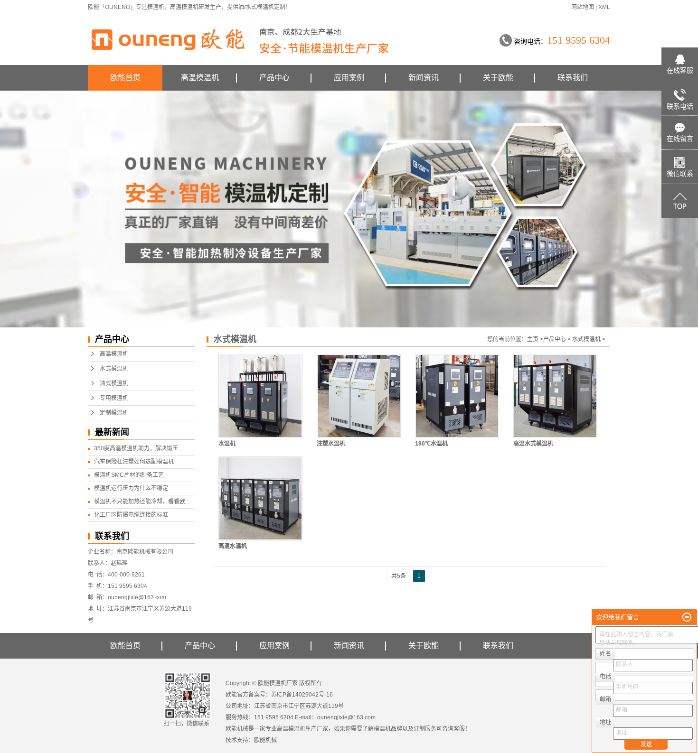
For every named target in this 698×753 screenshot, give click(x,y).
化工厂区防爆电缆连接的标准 (131, 514)
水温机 (227, 443)
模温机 (155, 7)
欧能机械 (265, 740)
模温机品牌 (388, 728)
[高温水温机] (260, 498)
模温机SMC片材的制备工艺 (129, 475)
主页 (532, 339)
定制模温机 (114, 412)
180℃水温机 (431, 443)
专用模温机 (114, 398)
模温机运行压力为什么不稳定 (131, 488)
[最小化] (686, 617)
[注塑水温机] (359, 396)
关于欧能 (498, 78)
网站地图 (582, 7)
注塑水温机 (331, 443)
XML (604, 7)
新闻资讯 (423, 78)
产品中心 (274, 78)
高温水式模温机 (533, 443)
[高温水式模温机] (555, 396)
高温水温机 (232, 546)
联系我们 (572, 78)
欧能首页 (125, 78)
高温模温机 (184, 7)
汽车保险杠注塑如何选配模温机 (134, 461)
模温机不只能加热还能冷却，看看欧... (141, 501)
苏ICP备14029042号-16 (302, 694)
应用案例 (349, 78)
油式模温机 (114, 383)
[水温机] (260, 396)
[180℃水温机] (457, 396)
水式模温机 (114, 368)
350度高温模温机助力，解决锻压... (138, 448)
